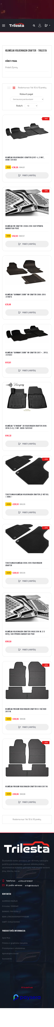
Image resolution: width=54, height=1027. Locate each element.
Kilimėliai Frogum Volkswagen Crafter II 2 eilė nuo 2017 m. (25, 710)
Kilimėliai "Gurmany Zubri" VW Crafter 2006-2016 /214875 (25, 295)
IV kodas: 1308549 (10, 906)
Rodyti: (19, 106)
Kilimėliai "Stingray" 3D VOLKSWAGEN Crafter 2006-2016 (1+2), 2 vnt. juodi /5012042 (26, 427)
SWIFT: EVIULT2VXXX (11, 922)
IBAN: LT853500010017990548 (15, 917)
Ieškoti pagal (11, 60)
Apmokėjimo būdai (10, 953)
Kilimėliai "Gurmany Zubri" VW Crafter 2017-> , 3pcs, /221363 (26, 353)
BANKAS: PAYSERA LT (11, 911)
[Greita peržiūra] (6, 129)
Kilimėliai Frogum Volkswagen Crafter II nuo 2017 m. (26, 786)
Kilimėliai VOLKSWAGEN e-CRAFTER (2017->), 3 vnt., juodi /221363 (24, 158)
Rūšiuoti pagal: (26, 94)
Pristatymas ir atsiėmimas (13, 948)
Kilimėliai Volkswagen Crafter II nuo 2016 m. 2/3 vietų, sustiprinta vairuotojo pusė (25, 632)
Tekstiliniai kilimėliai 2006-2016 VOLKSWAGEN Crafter (23, 564)
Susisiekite (7, 959)
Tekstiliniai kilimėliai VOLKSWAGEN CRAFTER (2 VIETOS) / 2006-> (26, 495)
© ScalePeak (27, 987)
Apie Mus (6, 938)
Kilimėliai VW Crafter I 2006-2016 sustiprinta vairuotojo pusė (24, 227)
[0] (46, 25)
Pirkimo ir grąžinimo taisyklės (15, 943)
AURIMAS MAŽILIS (10, 901)
